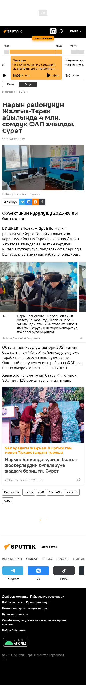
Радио (47, 559)
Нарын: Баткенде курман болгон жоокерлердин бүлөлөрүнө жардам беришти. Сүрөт (41, 465)
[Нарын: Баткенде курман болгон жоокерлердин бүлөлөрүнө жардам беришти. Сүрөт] (43, 415)
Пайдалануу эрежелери (47, 596)
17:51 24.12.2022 (13, 139)
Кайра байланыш (14, 630)
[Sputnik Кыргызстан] (13, 33)
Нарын (28, 492)
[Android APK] (16, 643)
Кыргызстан (11, 492)
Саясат (31, 559)
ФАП (41, 492)
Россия (63, 559)
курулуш (72, 492)
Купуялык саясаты (15, 614)
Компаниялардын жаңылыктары (25, 608)
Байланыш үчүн (13, 602)
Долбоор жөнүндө (15, 596)
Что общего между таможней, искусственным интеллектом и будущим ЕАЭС (35, 68)
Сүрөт (7, 500)
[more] (81, 338)
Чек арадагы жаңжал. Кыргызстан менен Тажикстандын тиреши (38, 450)
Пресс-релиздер (38, 602)
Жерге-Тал (55, 492)
